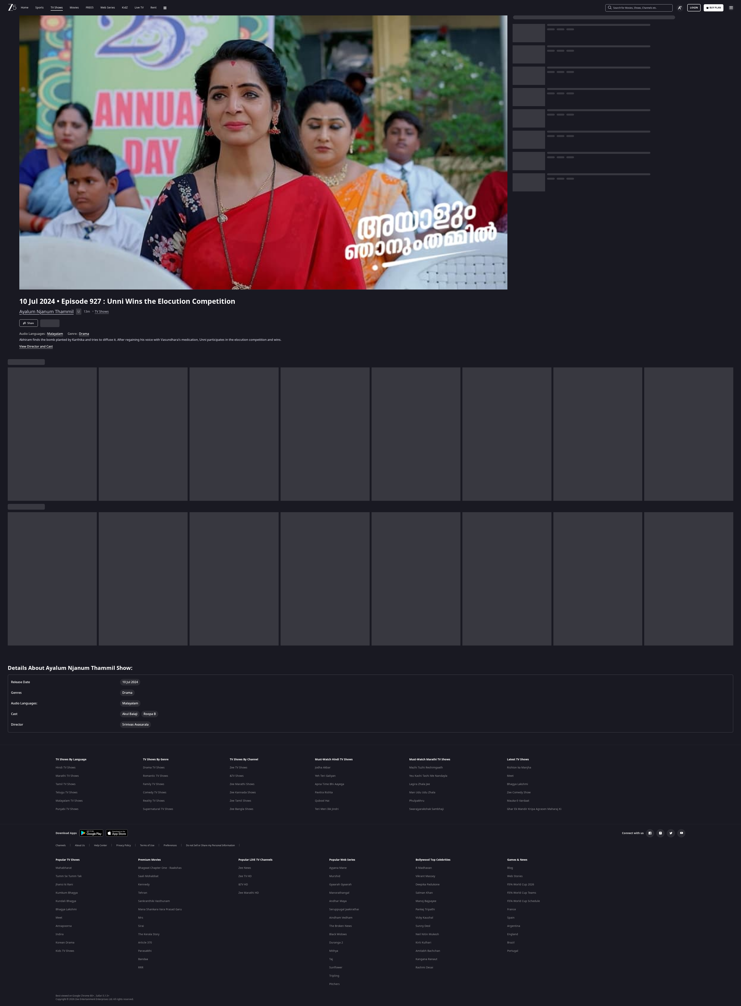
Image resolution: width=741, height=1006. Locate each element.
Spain (511, 918)
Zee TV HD (245, 876)
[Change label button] (679, 8)
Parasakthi (145, 951)
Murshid (334, 876)
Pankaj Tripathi (425, 909)
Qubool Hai (322, 801)
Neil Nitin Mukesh (427, 934)
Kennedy (144, 884)
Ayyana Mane (338, 868)
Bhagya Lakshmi (517, 784)
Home (24, 7)
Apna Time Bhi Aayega (329, 784)
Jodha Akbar (323, 768)
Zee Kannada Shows (243, 792)
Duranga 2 (336, 943)
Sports (39, 7)
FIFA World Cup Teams (521, 893)
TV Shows (57, 7)
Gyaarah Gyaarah (340, 884)
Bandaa (143, 959)
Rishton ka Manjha (519, 768)
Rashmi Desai (424, 967)
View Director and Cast (36, 346)
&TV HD (243, 884)
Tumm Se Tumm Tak (69, 876)
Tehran (142, 893)
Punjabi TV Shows (67, 809)
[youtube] (681, 833)
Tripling (334, 976)
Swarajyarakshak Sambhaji (426, 809)
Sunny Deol (423, 926)
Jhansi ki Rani (64, 884)
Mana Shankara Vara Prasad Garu (160, 909)
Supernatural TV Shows (158, 809)
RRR (140, 967)
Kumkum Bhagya (67, 893)
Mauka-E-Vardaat (518, 801)
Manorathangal (339, 893)
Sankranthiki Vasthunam (154, 901)
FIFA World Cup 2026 (520, 884)
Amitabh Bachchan (428, 951)
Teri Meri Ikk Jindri (327, 809)
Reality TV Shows (154, 801)
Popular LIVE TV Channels (255, 860)
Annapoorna (64, 926)
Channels (61, 845)
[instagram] (660, 833)
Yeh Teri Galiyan (325, 776)
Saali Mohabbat (148, 876)
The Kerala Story (148, 934)
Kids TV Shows (65, 951)
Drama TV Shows (154, 768)
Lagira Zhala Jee (419, 784)
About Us (80, 845)
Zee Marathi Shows (242, 784)
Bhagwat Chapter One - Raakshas (160, 868)
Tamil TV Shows (66, 784)
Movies (74, 7)
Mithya (333, 951)
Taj (331, 959)
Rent (154, 7)
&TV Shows (237, 776)
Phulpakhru (416, 801)
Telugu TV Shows (66, 792)
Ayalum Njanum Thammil (46, 311)
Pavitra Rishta (324, 792)
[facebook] (650, 833)
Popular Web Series (342, 860)
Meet (510, 776)
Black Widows (338, 934)
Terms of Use (147, 845)
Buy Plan (715, 7)
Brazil (511, 943)
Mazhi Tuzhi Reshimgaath (426, 768)
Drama (84, 334)
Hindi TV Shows (66, 768)
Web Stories (515, 876)
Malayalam (55, 334)
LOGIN (694, 7)
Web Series (107, 7)
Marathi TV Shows (67, 776)
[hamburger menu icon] (731, 8)
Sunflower (335, 967)
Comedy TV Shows (154, 792)
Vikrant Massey (425, 876)
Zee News (244, 868)
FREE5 (90, 7)
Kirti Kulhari (423, 943)
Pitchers (334, 984)
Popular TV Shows (68, 860)
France (511, 909)
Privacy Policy (123, 845)
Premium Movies (149, 860)
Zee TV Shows (238, 768)
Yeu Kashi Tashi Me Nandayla (428, 776)
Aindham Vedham (340, 918)
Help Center (100, 845)
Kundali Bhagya (66, 901)
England (512, 934)
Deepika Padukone (428, 884)
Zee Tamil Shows (240, 801)
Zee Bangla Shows (241, 809)
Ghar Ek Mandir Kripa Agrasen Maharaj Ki (534, 809)
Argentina (513, 926)
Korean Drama (65, 943)
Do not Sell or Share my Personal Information (210, 845)
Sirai (141, 926)
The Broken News (340, 926)
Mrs (140, 918)
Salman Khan (424, 893)
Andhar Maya (338, 901)
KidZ (125, 7)
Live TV (139, 7)
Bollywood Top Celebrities (433, 860)
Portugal (512, 951)
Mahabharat (64, 868)
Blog (510, 868)
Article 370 (145, 943)
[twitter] (671, 833)
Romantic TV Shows (155, 776)
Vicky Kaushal (424, 918)
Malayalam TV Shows (69, 801)
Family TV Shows (153, 784)
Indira (60, 934)
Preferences (170, 845)
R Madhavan (424, 868)
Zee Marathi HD (248, 893)
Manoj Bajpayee (426, 901)
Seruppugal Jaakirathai (344, 909)
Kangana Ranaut (426, 959)
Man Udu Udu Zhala (422, 792)
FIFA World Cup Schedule (523, 901)
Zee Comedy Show (519, 792)
